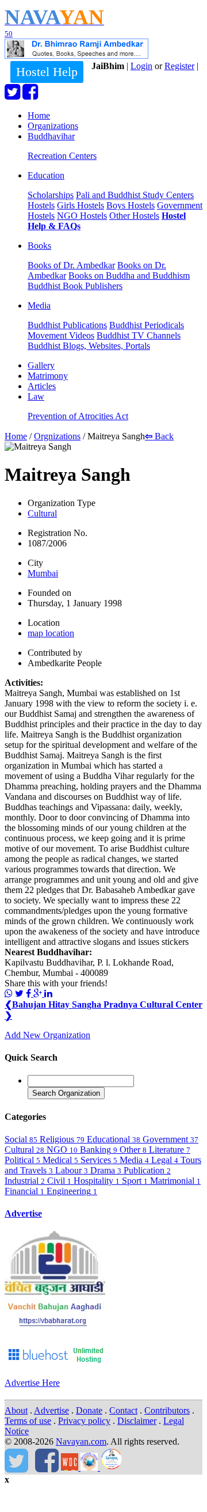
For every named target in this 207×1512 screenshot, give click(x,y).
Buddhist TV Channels (139, 335)
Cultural (42, 513)
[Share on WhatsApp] (9, 993)
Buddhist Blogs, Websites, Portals (89, 346)
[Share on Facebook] (29, 993)
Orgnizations (57, 436)
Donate (89, 1410)
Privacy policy (84, 1421)
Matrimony (48, 376)
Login (141, 66)
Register (179, 66)
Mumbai (43, 573)
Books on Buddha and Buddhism (129, 275)
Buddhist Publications (67, 325)
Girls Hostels (80, 205)
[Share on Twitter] (19, 993)
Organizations (53, 126)
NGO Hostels (82, 216)
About (16, 1410)
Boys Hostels (130, 205)
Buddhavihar (51, 136)
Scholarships (51, 195)
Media (39, 305)
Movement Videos (61, 335)
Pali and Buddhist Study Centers (135, 195)
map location (51, 633)
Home (39, 115)
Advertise (23, 1213)
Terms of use (28, 1421)
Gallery (41, 365)
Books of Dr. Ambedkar (71, 265)
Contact (123, 1410)
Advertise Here (32, 1383)
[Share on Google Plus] (38, 993)
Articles (42, 386)
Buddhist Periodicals (146, 325)
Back (159, 436)
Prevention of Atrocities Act (78, 416)
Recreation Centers (62, 156)
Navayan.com (81, 1441)
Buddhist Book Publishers (75, 286)
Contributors (167, 1410)
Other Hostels (134, 216)
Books (39, 245)
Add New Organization (47, 1035)
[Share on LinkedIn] (48, 993)
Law (36, 396)
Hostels (41, 205)
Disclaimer (136, 1421)
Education (46, 175)
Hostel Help (47, 71)
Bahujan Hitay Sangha (54, 1004)
